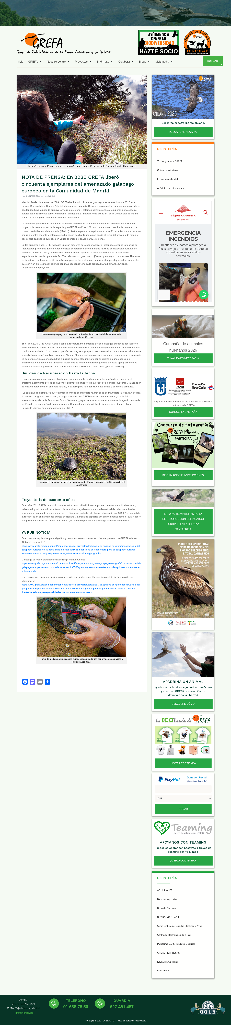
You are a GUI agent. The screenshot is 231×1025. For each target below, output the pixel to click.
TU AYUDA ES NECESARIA (183, 358)
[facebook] (167, 18)
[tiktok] (191, 18)
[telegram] (224, 18)
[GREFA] (64, 43)
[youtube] (200, 18)
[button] (35, 61)
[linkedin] (208, 18)
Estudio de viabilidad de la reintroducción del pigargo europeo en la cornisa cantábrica (183, 521)
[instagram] (183, 18)
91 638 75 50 (75, 1006)
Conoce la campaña (183, 411)
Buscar (212, 60)
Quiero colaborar (183, 860)
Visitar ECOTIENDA (183, 763)
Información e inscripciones (183, 475)
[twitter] (175, 18)
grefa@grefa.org (24, 1012)
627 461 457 (122, 1006)
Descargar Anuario (183, 131)
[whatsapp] (216, 18)
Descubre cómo (183, 703)
